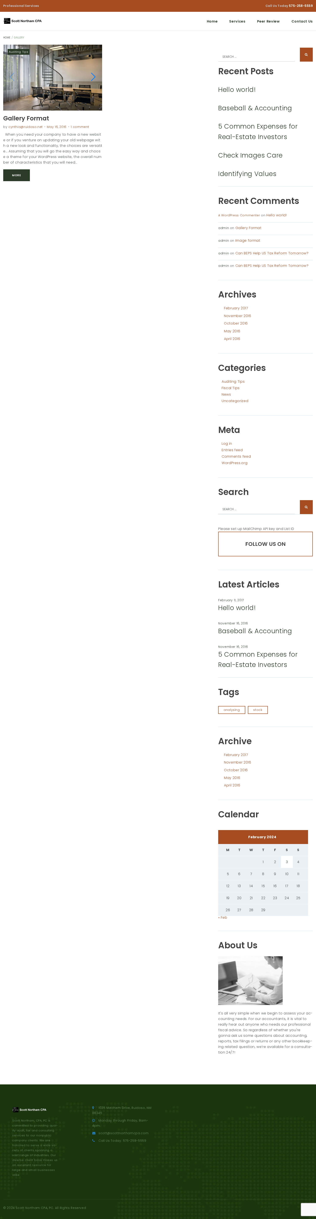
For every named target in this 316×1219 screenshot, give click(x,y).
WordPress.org (234, 462)
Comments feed (236, 456)
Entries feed (232, 450)
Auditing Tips (18, 52)
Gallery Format (26, 118)
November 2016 (237, 315)
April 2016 (232, 338)
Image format (247, 240)
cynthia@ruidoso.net (25, 127)
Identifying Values (247, 173)
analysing (232, 710)
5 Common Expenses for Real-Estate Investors (258, 131)
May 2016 (232, 331)
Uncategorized (235, 400)
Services (237, 21)
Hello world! (237, 89)
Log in (227, 443)
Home (212, 21)
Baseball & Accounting (255, 108)
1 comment (80, 127)
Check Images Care (250, 155)
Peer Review (268, 21)
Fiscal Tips (231, 388)
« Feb (222, 917)
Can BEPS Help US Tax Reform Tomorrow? (272, 253)
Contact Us (302, 21)
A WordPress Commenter (239, 215)
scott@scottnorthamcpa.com (123, 1133)
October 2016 (236, 323)
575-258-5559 (301, 6)
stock (257, 710)
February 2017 (236, 308)
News (226, 394)
